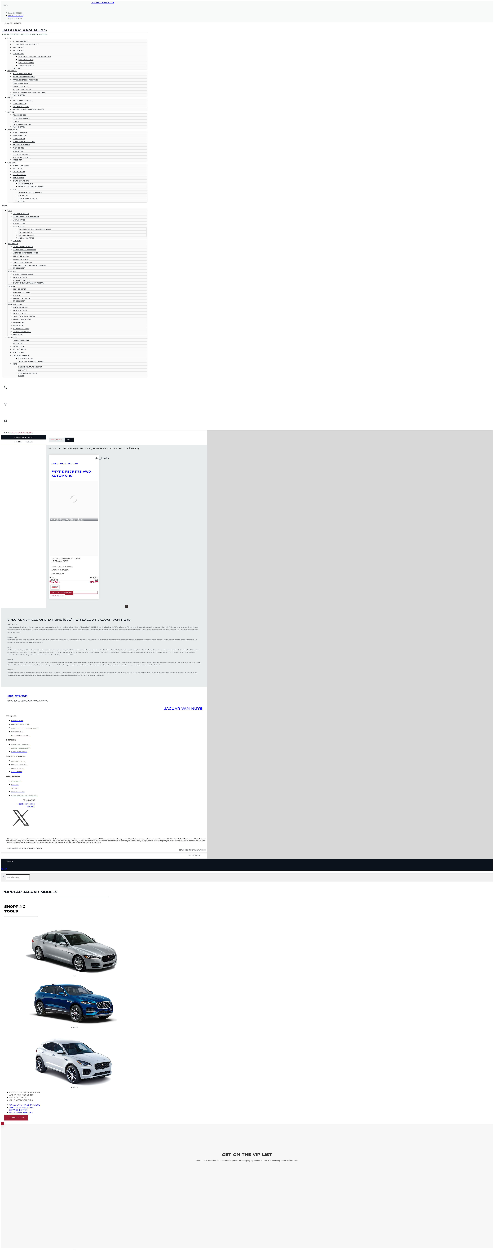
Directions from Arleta (27, 198)
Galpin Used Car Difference (24, 77)
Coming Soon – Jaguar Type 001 (25, 44)
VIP (4, 868)
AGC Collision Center (21, 157)
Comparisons (18, 54)
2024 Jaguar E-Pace (26, 63)
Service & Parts (13, 129)
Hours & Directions (21, 165)
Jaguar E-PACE (18, 47)
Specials (11, 98)
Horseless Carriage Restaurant (31, 187)
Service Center (19, 139)
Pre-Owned (12, 71)
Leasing (16, 121)
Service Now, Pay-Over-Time (24, 142)
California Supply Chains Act (30, 192)
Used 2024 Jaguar (64, 463)
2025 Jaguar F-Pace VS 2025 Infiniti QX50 (35, 57)
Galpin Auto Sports (21, 154)
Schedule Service (20, 132)
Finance (10, 112)
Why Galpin (17, 169)
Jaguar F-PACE (18, 51)
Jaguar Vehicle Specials (23, 100)
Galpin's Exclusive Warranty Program (28, 109)
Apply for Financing (21, 118)
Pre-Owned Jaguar (20, 83)
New (9, 38)
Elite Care (17, 68)
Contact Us (23, 195)
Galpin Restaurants (21, 181)
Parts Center (18, 148)
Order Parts (18, 151)
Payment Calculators (22, 124)
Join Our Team (18, 178)
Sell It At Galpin (19, 175)
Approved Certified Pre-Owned (25, 80)
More (15, 189)
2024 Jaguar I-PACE (26, 60)
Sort (69, 440)
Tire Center (17, 160)
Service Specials (19, 104)
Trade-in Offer (19, 95)
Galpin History (19, 172)
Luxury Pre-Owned (20, 86)
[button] (74, 205)
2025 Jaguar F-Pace (26, 65)
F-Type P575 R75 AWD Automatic (71, 473)
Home (5, 433)
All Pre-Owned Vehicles (22, 74)
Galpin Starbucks (26, 184)
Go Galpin (11, 162)
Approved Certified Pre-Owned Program (29, 92)
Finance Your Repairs (21, 145)
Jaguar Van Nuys (102, 2)
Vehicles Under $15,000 (22, 89)
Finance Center (19, 115)
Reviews (21, 201)
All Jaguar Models (20, 41)
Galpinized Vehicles (21, 107)
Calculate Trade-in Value (24, 1092)
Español (5, 5)
